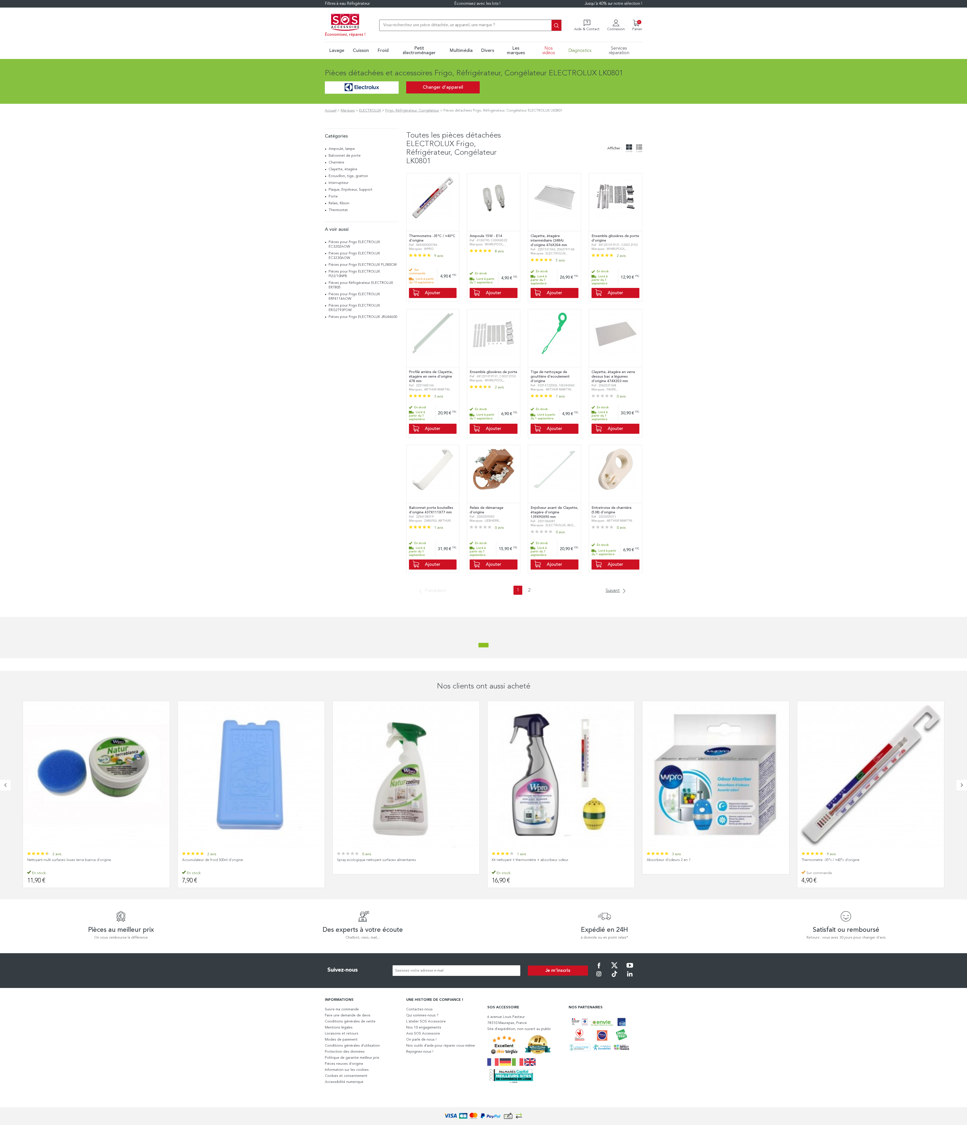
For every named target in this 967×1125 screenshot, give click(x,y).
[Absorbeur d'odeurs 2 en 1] (561, 774)
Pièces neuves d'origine (344, 1064)
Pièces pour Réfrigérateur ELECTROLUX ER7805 (361, 285)
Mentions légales (339, 1027)
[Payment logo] (483, 1116)
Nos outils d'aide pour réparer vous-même (440, 1045)
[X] (614, 969)
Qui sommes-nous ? (422, 1015)
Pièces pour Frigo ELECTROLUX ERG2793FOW (354, 308)
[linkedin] (630, 977)
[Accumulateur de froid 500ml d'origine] (96, 774)
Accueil (330, 110)
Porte (333, 196)
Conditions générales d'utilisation (352, 1045)
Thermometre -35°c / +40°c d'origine (676, 860)
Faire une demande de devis (347, 1015)
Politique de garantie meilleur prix (352, 1058)
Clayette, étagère (343, 169)
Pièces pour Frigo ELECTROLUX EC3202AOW (354, 244)
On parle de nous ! (421, 1039)
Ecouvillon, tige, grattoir (348, 176)
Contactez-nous (419, 1009)
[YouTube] (630, 969)
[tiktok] (614, 977)
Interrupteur (339, 183)
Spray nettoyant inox (818, 860)
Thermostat (338, 210)
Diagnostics (580, 50)
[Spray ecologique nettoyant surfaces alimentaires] (251, 774)
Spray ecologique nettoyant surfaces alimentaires (221, 860)
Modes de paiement (341, 1039)
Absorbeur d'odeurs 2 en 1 (514, 860)
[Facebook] (599, 969)
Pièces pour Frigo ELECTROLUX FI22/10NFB (354, 274)
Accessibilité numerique (344, 1082)
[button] (5, 785)
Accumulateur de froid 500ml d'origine (57, 860)
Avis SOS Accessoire (423, 1033)
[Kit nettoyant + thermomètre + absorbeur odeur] (406, 774)
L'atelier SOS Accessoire (426, 1021)
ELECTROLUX (370, 110)
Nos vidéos (548, 50)
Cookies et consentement (346, 1076)
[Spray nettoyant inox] (870, 774)
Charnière (336, 162)
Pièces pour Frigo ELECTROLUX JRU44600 (363, 317)
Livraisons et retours (341, 1033)
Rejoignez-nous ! (419, 1051)
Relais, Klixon (339, 203)
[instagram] (599, 977)
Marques (348, 110)
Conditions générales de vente (350, 1021)
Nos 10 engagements (423, 1027)
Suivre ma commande (342, 1009)
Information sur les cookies (347, 1070)
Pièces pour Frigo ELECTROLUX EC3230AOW (354, 256)
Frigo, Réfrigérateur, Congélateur (412, 110)
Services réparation (619, 50)
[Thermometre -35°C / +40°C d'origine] (715, 774)
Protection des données (345, 1051)
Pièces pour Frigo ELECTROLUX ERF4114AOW (354, 296)
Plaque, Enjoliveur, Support (350, 189)
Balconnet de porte (345, 155)
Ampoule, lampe (342, 149)
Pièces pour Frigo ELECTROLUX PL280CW (363, 265)
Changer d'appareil (443, 87)
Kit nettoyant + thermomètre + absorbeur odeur (375, 860)
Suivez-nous (342, 970)
